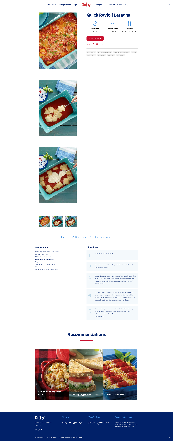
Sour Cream (51, 5)
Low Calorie (102, 55)
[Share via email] (102, 45)
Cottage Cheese (64, 5)
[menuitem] (51, 4)
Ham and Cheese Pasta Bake (49, 393)
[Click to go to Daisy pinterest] (35, 430)
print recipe (94, 38)
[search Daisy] (171, 4)
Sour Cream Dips (94, 424)
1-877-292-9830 (46, 423)
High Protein (91, 55)
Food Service (110, 5)
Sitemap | (75, 437)
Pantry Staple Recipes (104, 52)
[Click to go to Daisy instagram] (38, 430)
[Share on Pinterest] (97, 45)
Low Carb (111, 55)
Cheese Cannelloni (115, 394)
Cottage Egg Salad (81, 394)
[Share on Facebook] (93, 45)
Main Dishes (91, 52)
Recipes (99, 5)
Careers (64, 422)
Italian (134, 52)
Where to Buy (122, 5)
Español (80, 437)
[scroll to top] (169, 437)
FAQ (81, 422)
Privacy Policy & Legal (65, 437)
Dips (75, 5)
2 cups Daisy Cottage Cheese (44, 259)
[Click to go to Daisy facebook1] (42, 430)
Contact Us (73, 422)
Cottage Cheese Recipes (121, 52)
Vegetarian (120, 55)
